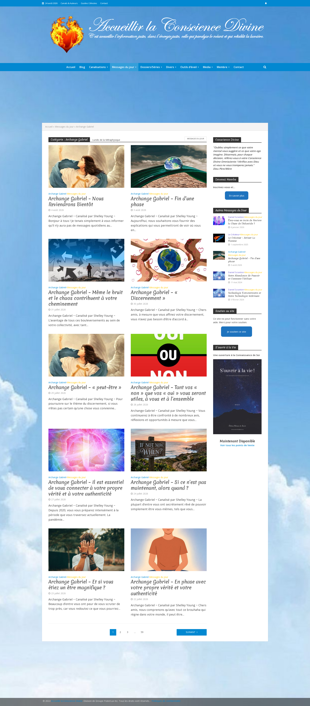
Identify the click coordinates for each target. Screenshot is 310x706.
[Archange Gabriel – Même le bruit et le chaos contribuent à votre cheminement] (86, 260)
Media (207, 67)
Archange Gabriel (57, 194)
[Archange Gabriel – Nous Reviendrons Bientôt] (86, 166)
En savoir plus (236, 195)
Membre (222, 67)
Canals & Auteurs (69, 3)
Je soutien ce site (236, 331)
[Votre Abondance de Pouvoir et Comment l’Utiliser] (219, 275)
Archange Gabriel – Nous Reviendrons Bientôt (76, 201)
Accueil (70, 67)
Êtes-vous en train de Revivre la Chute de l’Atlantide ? (245, 222)
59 (142, 632)
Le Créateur (234, 234)
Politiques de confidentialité (166, 700)
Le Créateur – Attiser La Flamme (241, 239)
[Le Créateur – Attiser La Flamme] (219, 237)
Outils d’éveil (188, 67)
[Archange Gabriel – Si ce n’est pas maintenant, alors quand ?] (169, 450)
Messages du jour (123, 67)
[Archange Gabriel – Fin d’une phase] (169, 166)
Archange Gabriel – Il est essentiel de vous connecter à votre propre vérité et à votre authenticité (86, 488)
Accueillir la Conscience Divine (66, 700)
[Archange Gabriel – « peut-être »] (86, 355)
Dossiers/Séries (150, 67)
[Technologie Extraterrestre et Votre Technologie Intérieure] (219, 292)
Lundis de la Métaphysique (106, 139)
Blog (82, 67)
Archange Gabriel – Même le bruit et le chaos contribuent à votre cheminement (85, 298)
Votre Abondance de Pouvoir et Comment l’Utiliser (244, 277)
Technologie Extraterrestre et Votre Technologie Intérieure (244, 295)
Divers (170, 67)
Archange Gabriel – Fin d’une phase (162, 201)
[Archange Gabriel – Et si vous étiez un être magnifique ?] (86, 549)
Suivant (190, 632)
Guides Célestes (89, 3)
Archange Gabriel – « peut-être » (84, 387)
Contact (104, 3)
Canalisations (97, 67)
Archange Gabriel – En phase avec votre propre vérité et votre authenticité (168, 587)
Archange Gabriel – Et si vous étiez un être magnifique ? (80, 585)
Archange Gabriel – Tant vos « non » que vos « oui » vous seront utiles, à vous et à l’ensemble (168, 393)
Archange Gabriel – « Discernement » (154, 295)
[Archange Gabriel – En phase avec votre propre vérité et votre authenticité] (169, 549)
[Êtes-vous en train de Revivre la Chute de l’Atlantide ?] (219, 220)
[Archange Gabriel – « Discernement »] (169, 260)
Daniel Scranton (236, 217)
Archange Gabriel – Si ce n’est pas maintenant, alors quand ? (168, 485)
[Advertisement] (155, 97)
